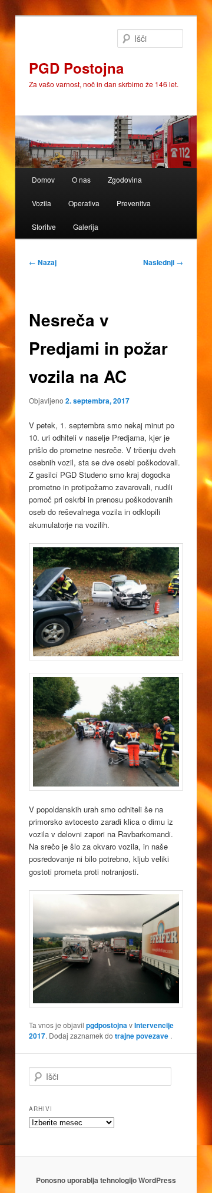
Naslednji (163, 262)
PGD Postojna (76, 68)
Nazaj (43, 262)
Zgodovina (125, 179)
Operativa (84, 203)
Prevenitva (134, 203)
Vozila (41, 203)
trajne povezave (141, 1035)
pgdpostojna (106, 1025)
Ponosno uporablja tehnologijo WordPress (106, 1180)
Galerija (85, 227)
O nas (81, 179)
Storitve (44, 227)
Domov (43, 179)
